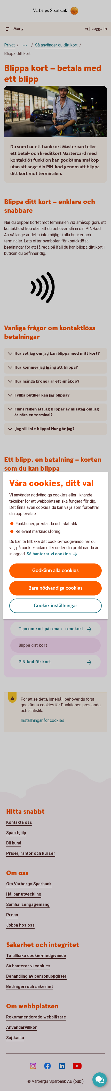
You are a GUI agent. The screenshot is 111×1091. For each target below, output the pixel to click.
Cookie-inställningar (55, 605)
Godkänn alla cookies (55, 570)
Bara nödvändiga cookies (55, 588)
